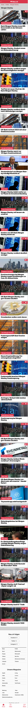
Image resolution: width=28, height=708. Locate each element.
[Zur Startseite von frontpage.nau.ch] (14, 1)
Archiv (3, 663)
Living (16, 673)
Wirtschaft (17, 653)
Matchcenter (18, 651)
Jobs (3, 692)
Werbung (4, 690)
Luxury (16, 675)
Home (2, 4)
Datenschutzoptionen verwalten (8, 697)
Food (16, 678)
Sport (3, 651)
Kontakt (16, 692)
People (3, 653)
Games (3, 658)
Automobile (5, 683)
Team (16, 690)
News (3, 648)
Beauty (3, 685)
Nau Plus (17, 656)
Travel (16, 680)
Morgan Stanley (14, 4)
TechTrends (17, 683)
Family (3, 678)
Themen (17, 661)
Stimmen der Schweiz (20, 658)
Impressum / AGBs (19, 694)
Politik (7, 4)
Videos (3, 656)
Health (3, 673)
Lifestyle (4, 661)
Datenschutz (5, 694)
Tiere (3, 680)
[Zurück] (1, 1)
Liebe (3, 675)
